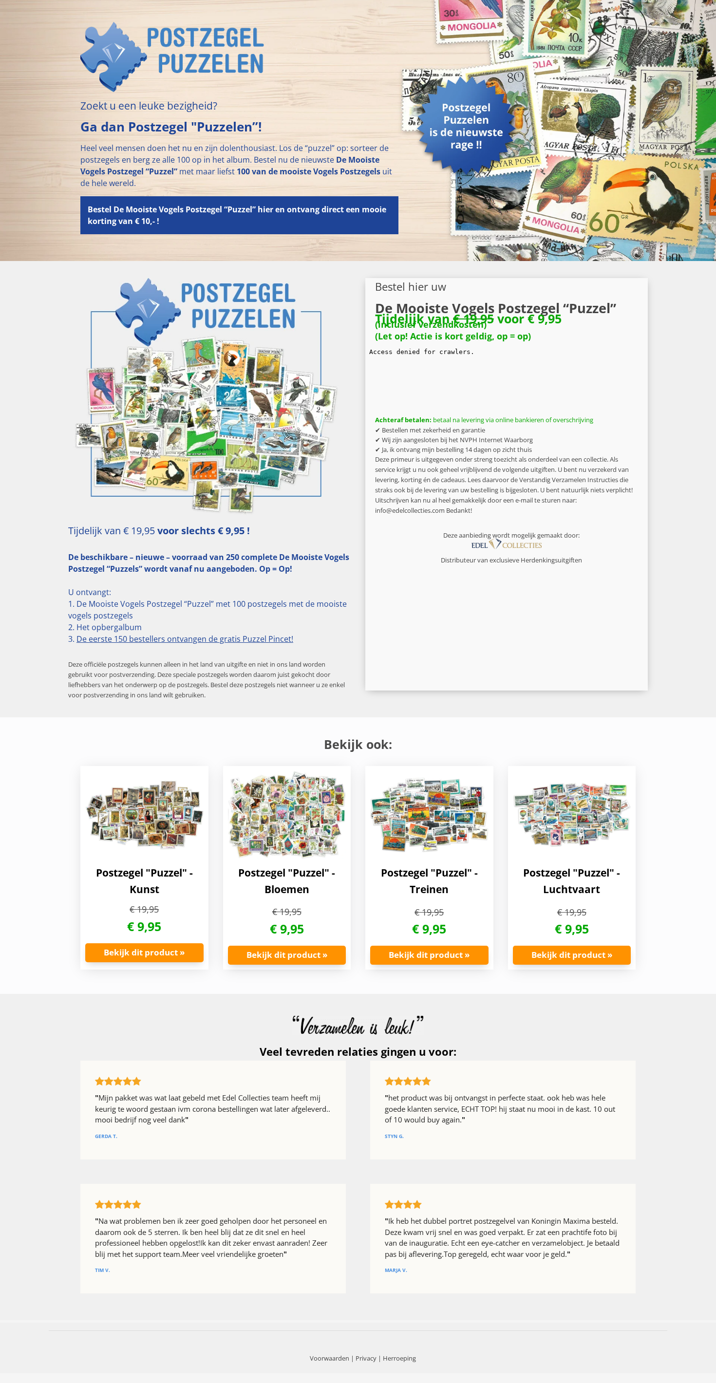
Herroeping (399, 1358)
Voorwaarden (329, 1358)
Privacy (366, 1358)
